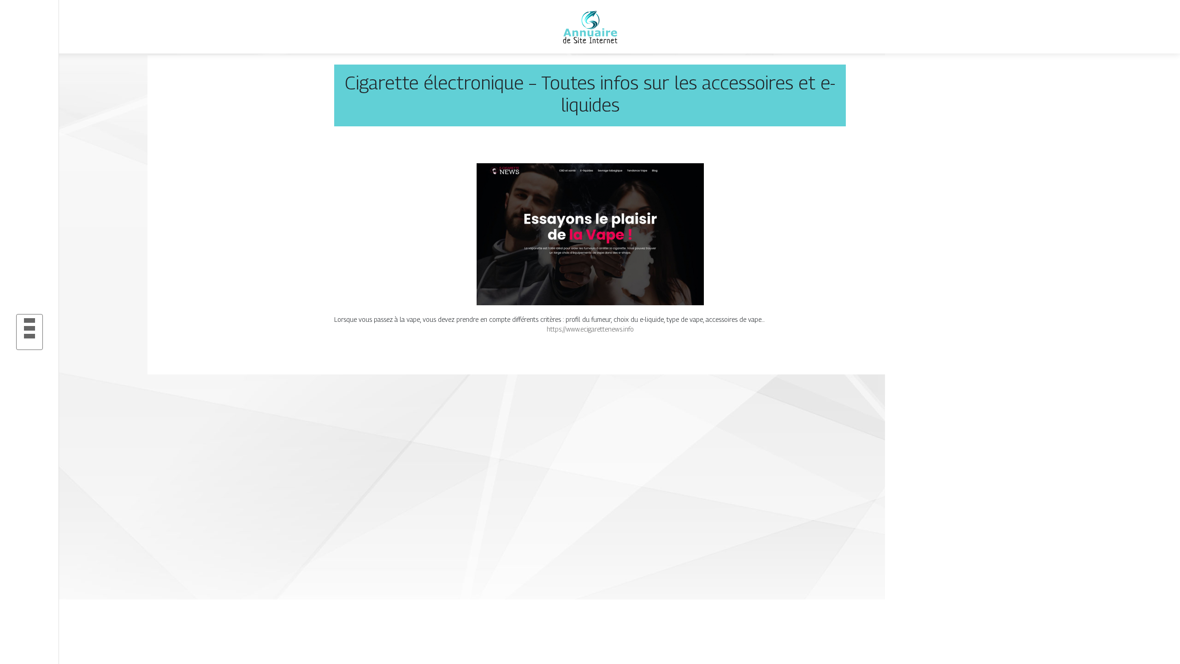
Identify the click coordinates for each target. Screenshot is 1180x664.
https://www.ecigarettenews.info (590, 329)
